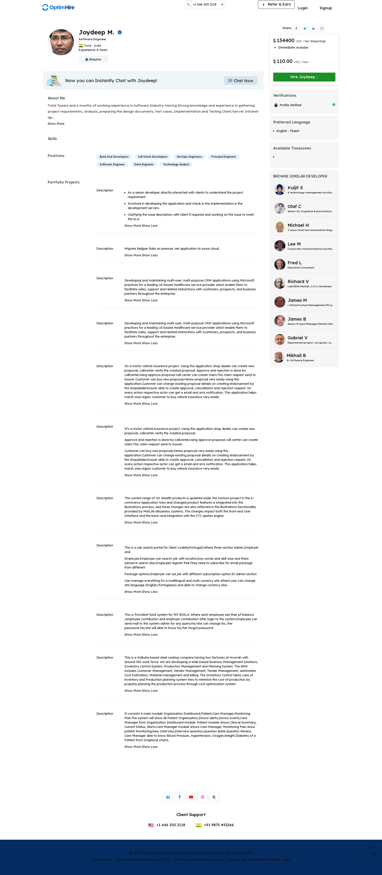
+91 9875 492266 (218, 825)
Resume (94, 59)
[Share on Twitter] (305, 28)
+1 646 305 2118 (170, 825)
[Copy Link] (322, 28)
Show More (56, 124)
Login (303, 8)
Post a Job (241, 4)
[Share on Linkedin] (313, 28)
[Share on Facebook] (296, 28)
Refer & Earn (277, 4)
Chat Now (243, 80)
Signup (326, 8)
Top (373, 853)
